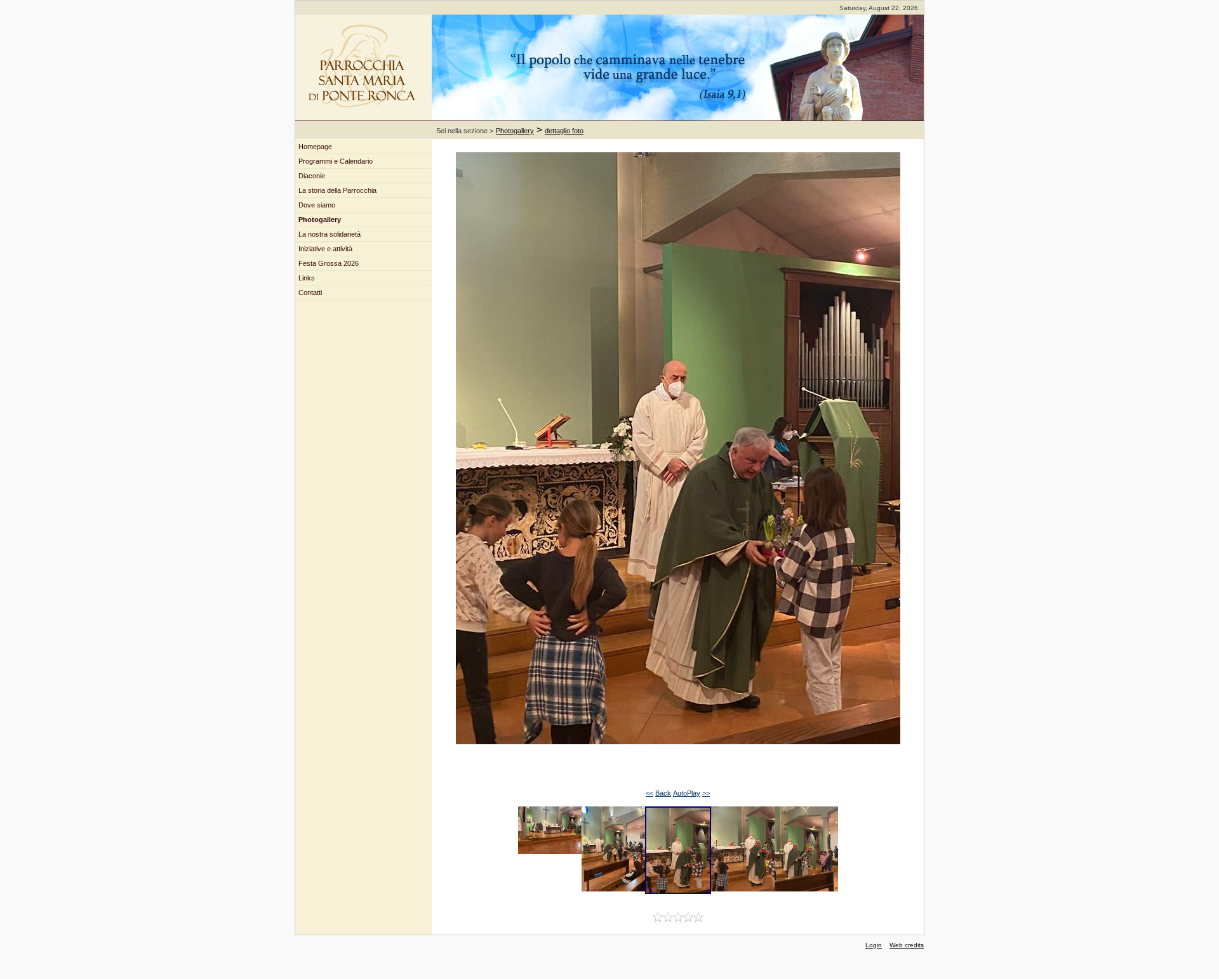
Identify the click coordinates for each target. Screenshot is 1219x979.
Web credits (906, 945)
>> (706, 793)
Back (663, 793)
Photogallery (515, 131)
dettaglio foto (564, 131)
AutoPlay (686, 793)
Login (873, 945)
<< (649, 793)
